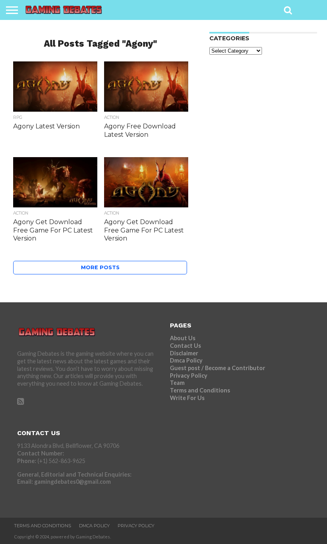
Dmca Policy (186, 360)
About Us (182, 338)
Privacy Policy (188, 375)
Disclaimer (184, 353)
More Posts (100, 267)
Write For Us (187, 397)
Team (177, 382)
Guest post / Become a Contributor (217, 368)
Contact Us (185, 345)
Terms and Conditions (200, 390)
